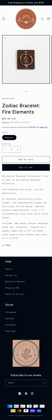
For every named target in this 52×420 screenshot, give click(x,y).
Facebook (10, 318)
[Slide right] (32, 92)
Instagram (10, 312)
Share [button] (8, 245)
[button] (3, 19)
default (9, 137)
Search (8, 269)
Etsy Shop (10, 331)
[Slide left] (20, 92)
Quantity (6, 144)
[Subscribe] (43, 383)
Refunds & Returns (15, 281)
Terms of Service (14, 294)
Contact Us (11, 275)
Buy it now (26, 167)
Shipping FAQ (12, 288)
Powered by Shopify (36, 415)
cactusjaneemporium (22, 415)
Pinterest (10, 325)
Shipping (5, 122)
